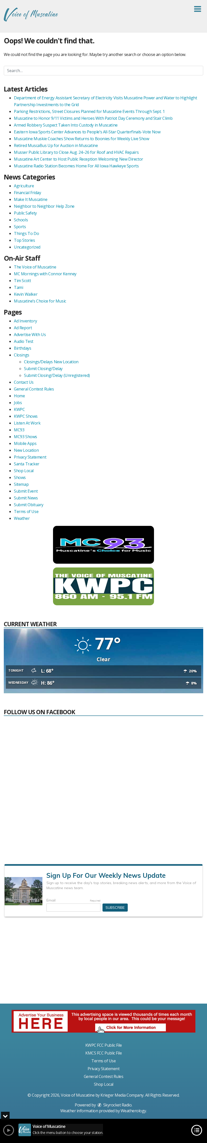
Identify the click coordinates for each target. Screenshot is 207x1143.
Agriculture (24, 186)
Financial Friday (27, 192)
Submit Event (26, 491)
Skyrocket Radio (117, 1105)
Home (19, 396)
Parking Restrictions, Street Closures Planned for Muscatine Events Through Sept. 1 (89, 111)
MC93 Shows (25, 436)
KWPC (19, 409)
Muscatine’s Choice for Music (40, 301)
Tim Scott (22, 280)
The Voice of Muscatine (35, 267)
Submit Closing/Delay (43, 368)
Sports (20, 226)
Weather (22, 518)
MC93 (19, 430)
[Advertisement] (103, 962)
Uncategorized (27, 247)
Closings (21, 355)
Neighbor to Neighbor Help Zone (44, 206)
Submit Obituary (28, 504)
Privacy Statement (30, 457)
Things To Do (26, 233)
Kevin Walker (25, 294)
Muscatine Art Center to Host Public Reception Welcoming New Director (78, 159)
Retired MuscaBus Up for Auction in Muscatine (56, 145)
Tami (18, 287)
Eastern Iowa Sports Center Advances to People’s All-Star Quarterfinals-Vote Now (87, 132)
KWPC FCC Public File (103, 1045)
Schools (21, 220)
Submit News (26, 498)
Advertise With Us (30, 334)
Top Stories (24, 240)
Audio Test (23, 341)
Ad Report (23, 327)
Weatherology (133, 1111)
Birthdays (22, 348)
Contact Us (24, 382)
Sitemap (21, 484)
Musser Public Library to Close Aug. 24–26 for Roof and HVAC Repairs (76, 152)
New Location (26, 450)
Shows (20, 477)
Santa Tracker (26, 464)
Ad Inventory (25, 321)
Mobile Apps (25, 443)
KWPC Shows (26, 416)
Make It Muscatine (30, 199)
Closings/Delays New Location (51, 362)
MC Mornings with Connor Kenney (45, 274)
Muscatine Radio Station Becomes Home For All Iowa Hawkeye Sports (76, 166)
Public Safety (25, 213)
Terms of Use (26, 511)
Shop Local (24, 470)
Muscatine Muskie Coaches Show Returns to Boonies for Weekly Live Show (81, 138)
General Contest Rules (34, 389)
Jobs (18, 402)
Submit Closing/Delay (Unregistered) (57, 375)
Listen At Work (27, 423)
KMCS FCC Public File (103, 1053)
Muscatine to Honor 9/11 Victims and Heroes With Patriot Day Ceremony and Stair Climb (93, 118)
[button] (197, 9)
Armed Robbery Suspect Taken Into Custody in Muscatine (66, 125)
